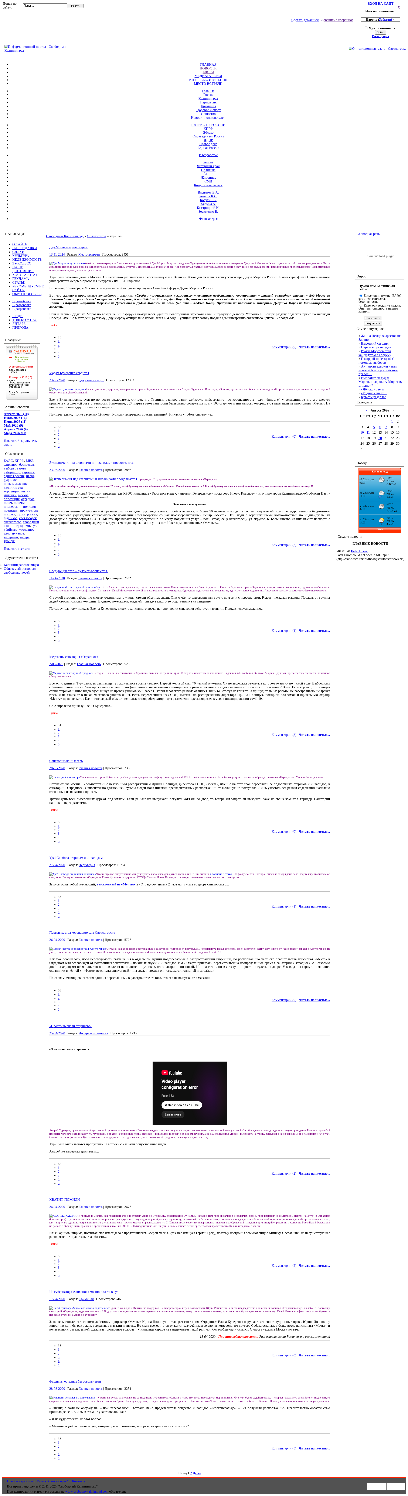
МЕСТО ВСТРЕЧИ (208, 83)
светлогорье (12, 522)
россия (32, 514)
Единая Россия (208, 148)
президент (11, 510)
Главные (208, 91)
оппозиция (12, 499)
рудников (10, 518)
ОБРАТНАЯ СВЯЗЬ (26, 294)
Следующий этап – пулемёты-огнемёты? (78, 571)
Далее (197, 1473)
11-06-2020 (57, 578)
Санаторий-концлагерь (66, 761)
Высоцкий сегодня (374, 343)
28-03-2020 (57, 1388)
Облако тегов (96, 236)
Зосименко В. (208, 211)
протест (9, 514)
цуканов (18, 533)
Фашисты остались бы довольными (75, 1381)
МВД (29, 460)
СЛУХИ (18, 252)
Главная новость (90, 470)
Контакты (79, 1481)
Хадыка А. (208, 204)
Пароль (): (380, 19)
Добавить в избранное (337, 20)
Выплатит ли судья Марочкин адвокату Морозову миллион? (380, 381)
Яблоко (208, 132)
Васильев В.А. (208, 192)
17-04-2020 (57, 1299)
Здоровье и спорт (208, 110)
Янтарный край (208, 166)
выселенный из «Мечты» (116, 884)
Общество (208, 114)
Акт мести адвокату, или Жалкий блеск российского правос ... (378, 370)
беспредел (26, 464)
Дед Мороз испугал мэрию (68, 247)
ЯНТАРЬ (19, 323)
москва (23, 495)
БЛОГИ (208, 72)
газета (21, 468)
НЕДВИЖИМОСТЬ (27, 259)
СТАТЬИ (19, 282)
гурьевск (28, 472)
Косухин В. (208, 200)
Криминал (208, 106)
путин (21, 514)
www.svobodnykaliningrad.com (86, 1491)
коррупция (11, 491)
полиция (29, 506)
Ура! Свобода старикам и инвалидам (76, 858)
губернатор (12, 472)
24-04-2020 (57, 1207)
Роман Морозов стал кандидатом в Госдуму (374, 353)
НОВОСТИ (208, 68)
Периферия (208, 102)
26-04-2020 (57, 940)
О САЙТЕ (19, 244)
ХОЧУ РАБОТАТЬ (25, 275)
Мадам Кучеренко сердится (69, 373)
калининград (13, 487)
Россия (208, 94)
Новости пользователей (208, 117)
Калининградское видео (21, 565)
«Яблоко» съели (372, 389)
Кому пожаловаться (208, 185)
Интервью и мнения (93, 1033)
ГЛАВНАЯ (208, 64)
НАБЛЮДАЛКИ (24, 248)
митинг (26, 491)
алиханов (10, 464)
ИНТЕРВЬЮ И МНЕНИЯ (208, 80)
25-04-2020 (57, 1033)
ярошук (9, 541)
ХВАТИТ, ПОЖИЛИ (64, 1199)
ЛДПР (208, 140)
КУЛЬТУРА (20, 255)
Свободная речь (368, 234)
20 (380, 438)
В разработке (208, 155)
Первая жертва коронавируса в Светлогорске (82, 932)
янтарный (11, 537)
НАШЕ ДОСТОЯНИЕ (23, 269)
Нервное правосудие (376, 347)
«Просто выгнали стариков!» (70, 1026)
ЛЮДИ (17, 316)
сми (27, 525)
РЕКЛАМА (20, 278)
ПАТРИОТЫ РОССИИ (208, 125)
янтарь (24, 537)
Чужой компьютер (382, 28)
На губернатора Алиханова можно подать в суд (83, 1292)
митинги (10, 495)
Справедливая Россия (208, 136)
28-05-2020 (57, 768)
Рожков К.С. (208, 196)
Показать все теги (17, 548)
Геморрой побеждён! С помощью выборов (376, 360)
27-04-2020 (57, 865)
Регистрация (380, 36)
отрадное (27, 499)
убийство (10, 529)
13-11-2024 (57, 254)
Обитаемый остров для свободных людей (20, 570)
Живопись (208, 177)
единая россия (14, 476)
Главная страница (20, 1481)
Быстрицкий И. (208, 207)
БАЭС (8, 460)
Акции (208, 173)
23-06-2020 (57, 380)
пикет (8, 503)
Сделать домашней (305, 20)
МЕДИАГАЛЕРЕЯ (208, 76)
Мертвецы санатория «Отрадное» (73, 657)
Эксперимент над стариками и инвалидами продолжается (91, 462)
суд (34, 525)
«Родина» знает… (374, 393)
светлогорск (28, 518)
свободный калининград (21, 523)
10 (362, 432)
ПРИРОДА (20, 327)
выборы (9, 468)
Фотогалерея (208, 219)
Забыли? (385, 19)
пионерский (12, 506)
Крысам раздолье (373, 397)
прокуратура (29, 510)
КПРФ (208, 128)
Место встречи (89, 254)
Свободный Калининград (65, 236)
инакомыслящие (15, 483)
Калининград (208, 98)
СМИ (208, 181)
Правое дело (208, 144)
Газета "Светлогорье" (52, 1481)
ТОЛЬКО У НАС (24, 320)
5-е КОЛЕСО (21, 263)
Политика (208, 170)
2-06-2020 (56, 664)
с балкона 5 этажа (221, 873)
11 (368, 432)
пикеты (19, 503)
